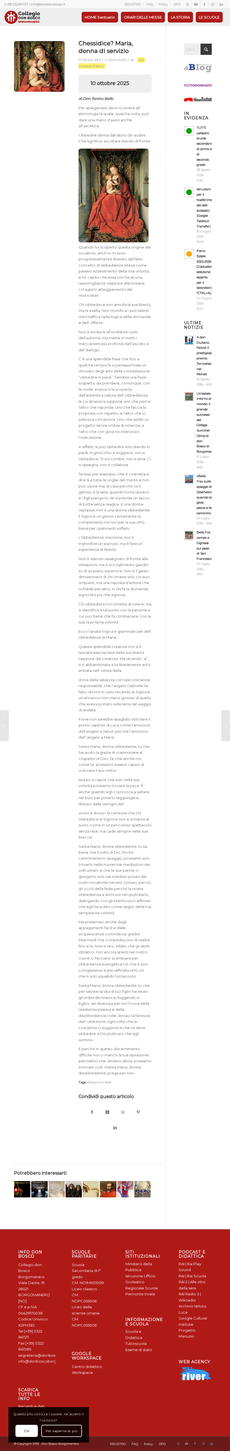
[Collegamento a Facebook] (204, 4)
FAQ (149, 4)
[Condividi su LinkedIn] (115, 1128)
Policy (163, 4)
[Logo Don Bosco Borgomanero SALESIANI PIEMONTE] (22, 17)
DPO (177, 4)
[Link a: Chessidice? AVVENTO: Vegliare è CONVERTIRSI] (22, 1189)
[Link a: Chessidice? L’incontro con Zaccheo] (125, 1189)
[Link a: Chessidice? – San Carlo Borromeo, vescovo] (108, 1189)
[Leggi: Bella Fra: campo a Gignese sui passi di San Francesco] (189, 535)
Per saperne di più (62, 1431)
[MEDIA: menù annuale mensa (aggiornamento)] (4, 725)
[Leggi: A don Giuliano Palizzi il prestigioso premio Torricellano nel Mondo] (189, 340)
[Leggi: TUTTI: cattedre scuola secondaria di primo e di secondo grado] (189, 131)
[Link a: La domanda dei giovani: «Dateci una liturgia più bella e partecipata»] (39, 1189)
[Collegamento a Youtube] (196, 4)
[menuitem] (133, 4)
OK (26, 1431)
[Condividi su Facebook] (92, 1112)
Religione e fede (99, 1082)
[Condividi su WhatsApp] (122, 1112)
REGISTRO (133, 4)
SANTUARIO (117, 60)
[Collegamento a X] (187, 4)
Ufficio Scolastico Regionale (140, 1282)
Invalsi (149, 1294)
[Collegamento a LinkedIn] (221, 4)
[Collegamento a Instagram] (213, 4)
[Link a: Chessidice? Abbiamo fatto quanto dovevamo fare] (57, 1189)
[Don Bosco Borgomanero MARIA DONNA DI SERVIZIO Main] (39, 66)
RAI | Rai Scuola (192, 1276)
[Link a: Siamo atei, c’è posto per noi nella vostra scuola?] (91, 1189)
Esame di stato (138, 1349)
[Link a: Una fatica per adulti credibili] (142, 1189)
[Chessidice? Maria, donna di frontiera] (225, 725)
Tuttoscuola (136, 1343)
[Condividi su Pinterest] (138, 1112)
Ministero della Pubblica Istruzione (138, 1270)
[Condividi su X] (107, 1112)
